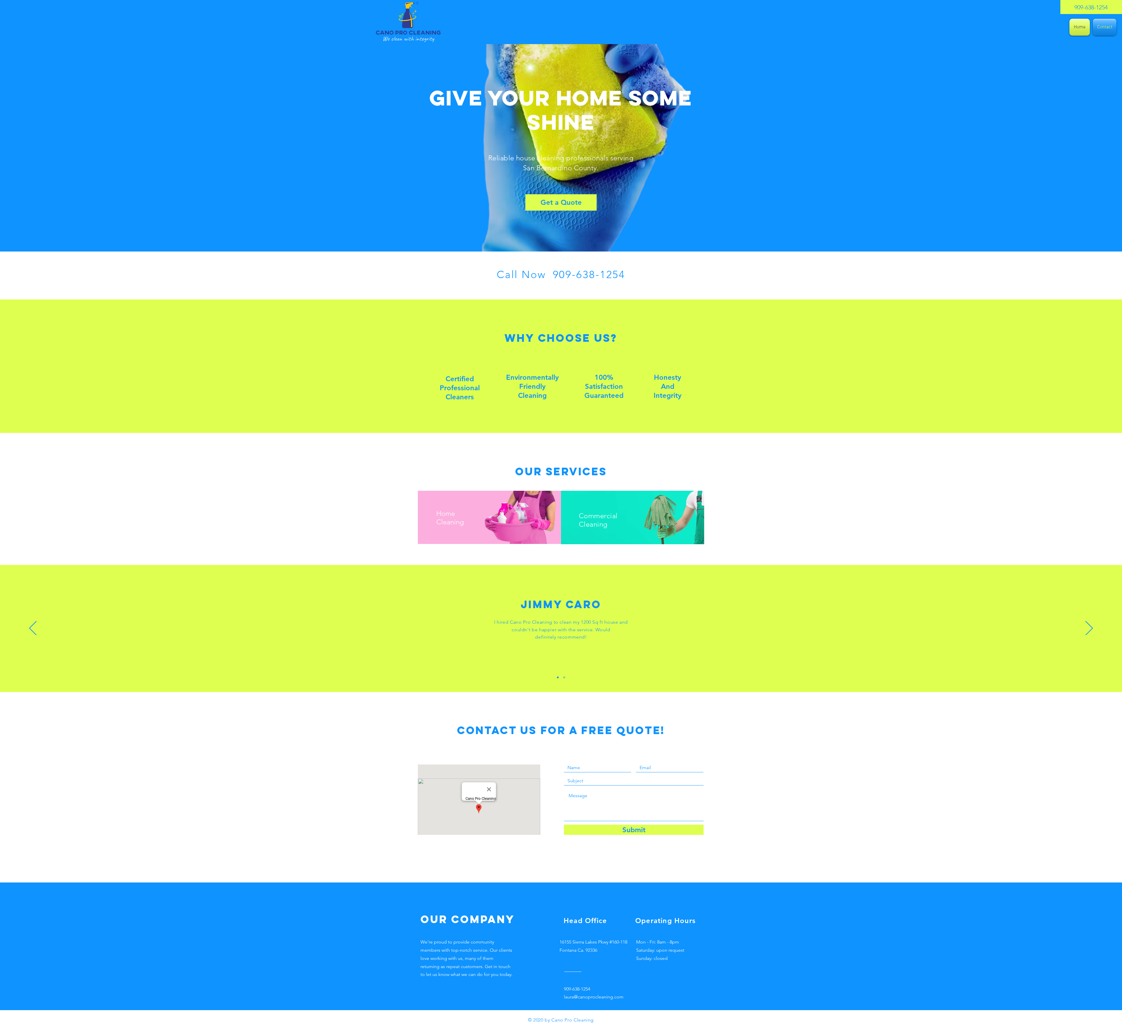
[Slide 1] (558, 677)
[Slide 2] (564, 677)
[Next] (1089, 628)
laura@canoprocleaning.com (594, 997)
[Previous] (33, 628)
